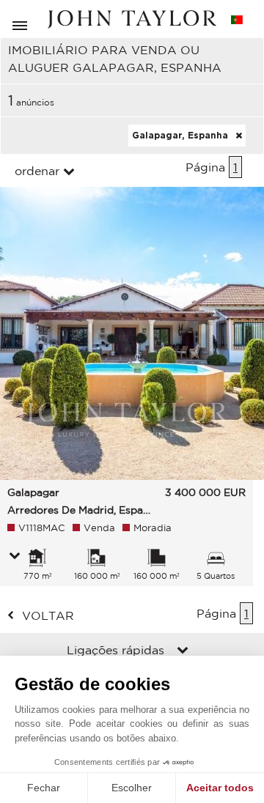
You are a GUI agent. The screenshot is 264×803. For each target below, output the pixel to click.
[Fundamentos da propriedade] (14, 557)
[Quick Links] (182, 651)
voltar (48, 615)
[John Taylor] (132, 19)
